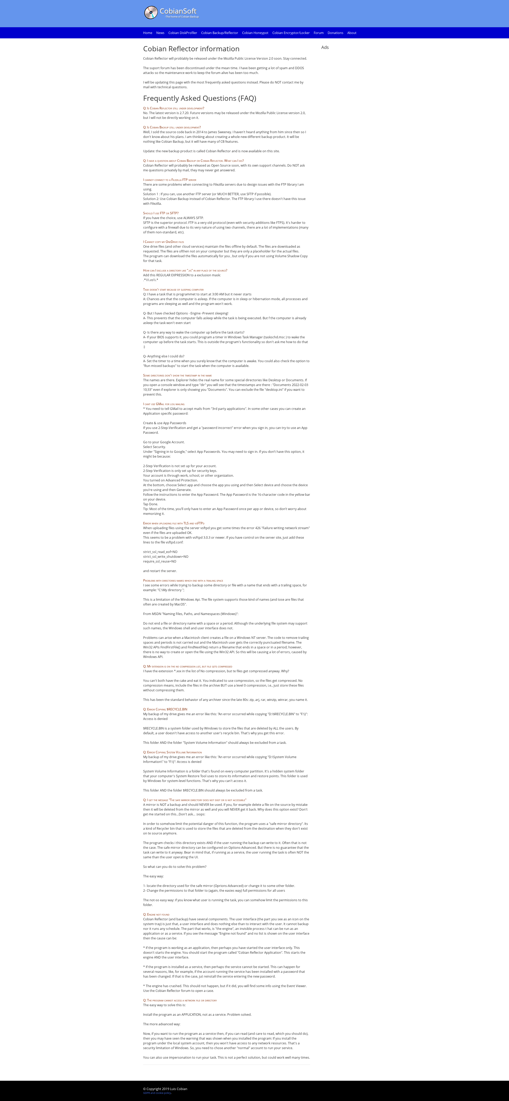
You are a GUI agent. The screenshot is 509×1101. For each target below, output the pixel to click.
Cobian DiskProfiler (182, 33)
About (351, 33)
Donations (335, 33)
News (160, 33)
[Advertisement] (337, 115)
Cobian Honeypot (255, 33)
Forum (319, 33)
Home (147, 33)
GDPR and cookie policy (157, 1093)
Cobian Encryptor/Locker (291, 33)
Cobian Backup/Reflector (219, 33)
